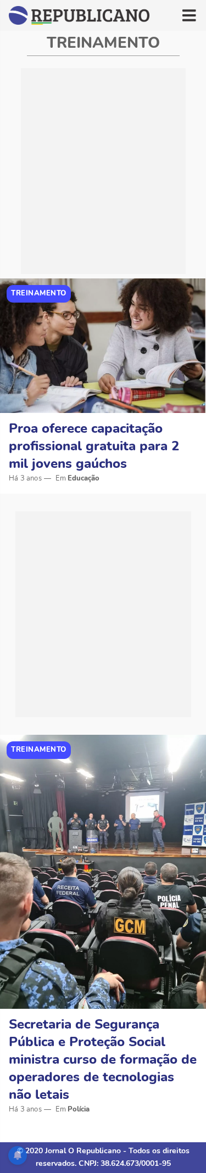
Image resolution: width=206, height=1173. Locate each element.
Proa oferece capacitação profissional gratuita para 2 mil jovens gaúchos (94, 446)
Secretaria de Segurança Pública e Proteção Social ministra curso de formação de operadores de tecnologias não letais (103, 1059)
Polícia (79, 1109)
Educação (83, 478)
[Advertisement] (103, 171)
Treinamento (38, 293)
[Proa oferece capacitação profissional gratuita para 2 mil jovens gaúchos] (103, 345)
